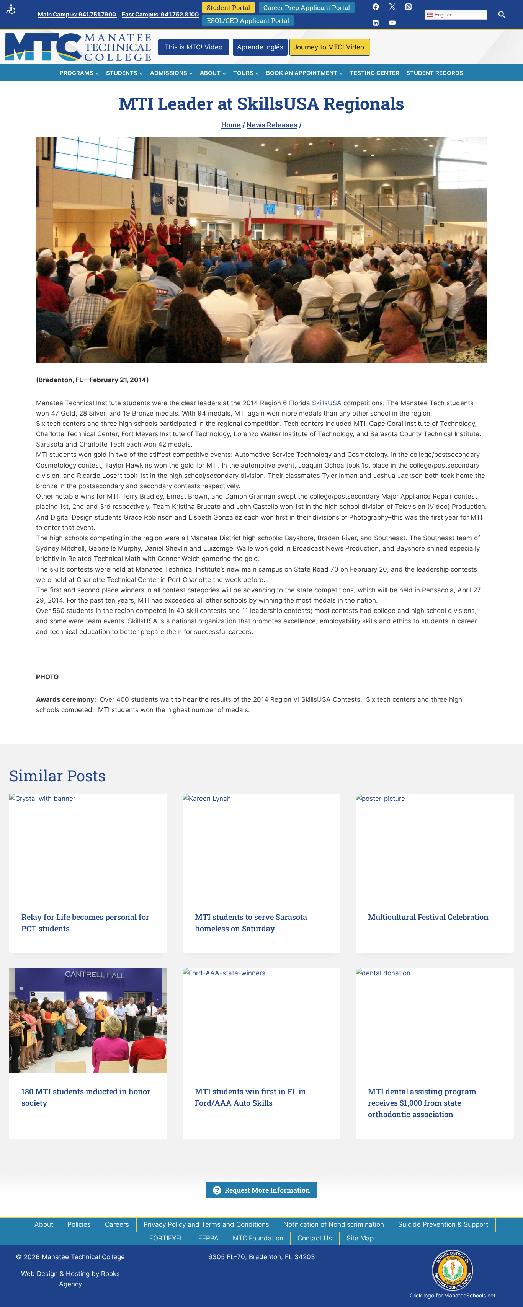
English (442, 15)
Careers (117, 1224)
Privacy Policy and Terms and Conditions (206, 1224)
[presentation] (88, 846)
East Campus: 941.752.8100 (160, 14)
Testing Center (374, 73)
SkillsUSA (327, 403)
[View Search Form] (501, 14)
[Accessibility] (11, 9)
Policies (79, 1224)
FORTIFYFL (166, 1238)
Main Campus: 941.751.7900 (77, 14)
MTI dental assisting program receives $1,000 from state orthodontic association (422, 1102)
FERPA (208, 1238)
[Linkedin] (375, 22)
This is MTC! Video (193, 47)
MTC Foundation (258, 1238)
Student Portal (228, 7)
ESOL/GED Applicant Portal (248, 20)
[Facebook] (375, 6)
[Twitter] (392, 6)
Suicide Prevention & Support (443, 1224)
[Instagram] (408, 6)
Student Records (434, 73)
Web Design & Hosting (55, 1274)
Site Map (360, 1238)
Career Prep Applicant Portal (306, 7)
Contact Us (314, 1238)
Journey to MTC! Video (329, 47)
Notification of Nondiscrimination (333, 1224)
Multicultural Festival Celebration (428, 917)
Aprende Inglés (260, 47)
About (43, 1224)
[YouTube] (392, 22)
